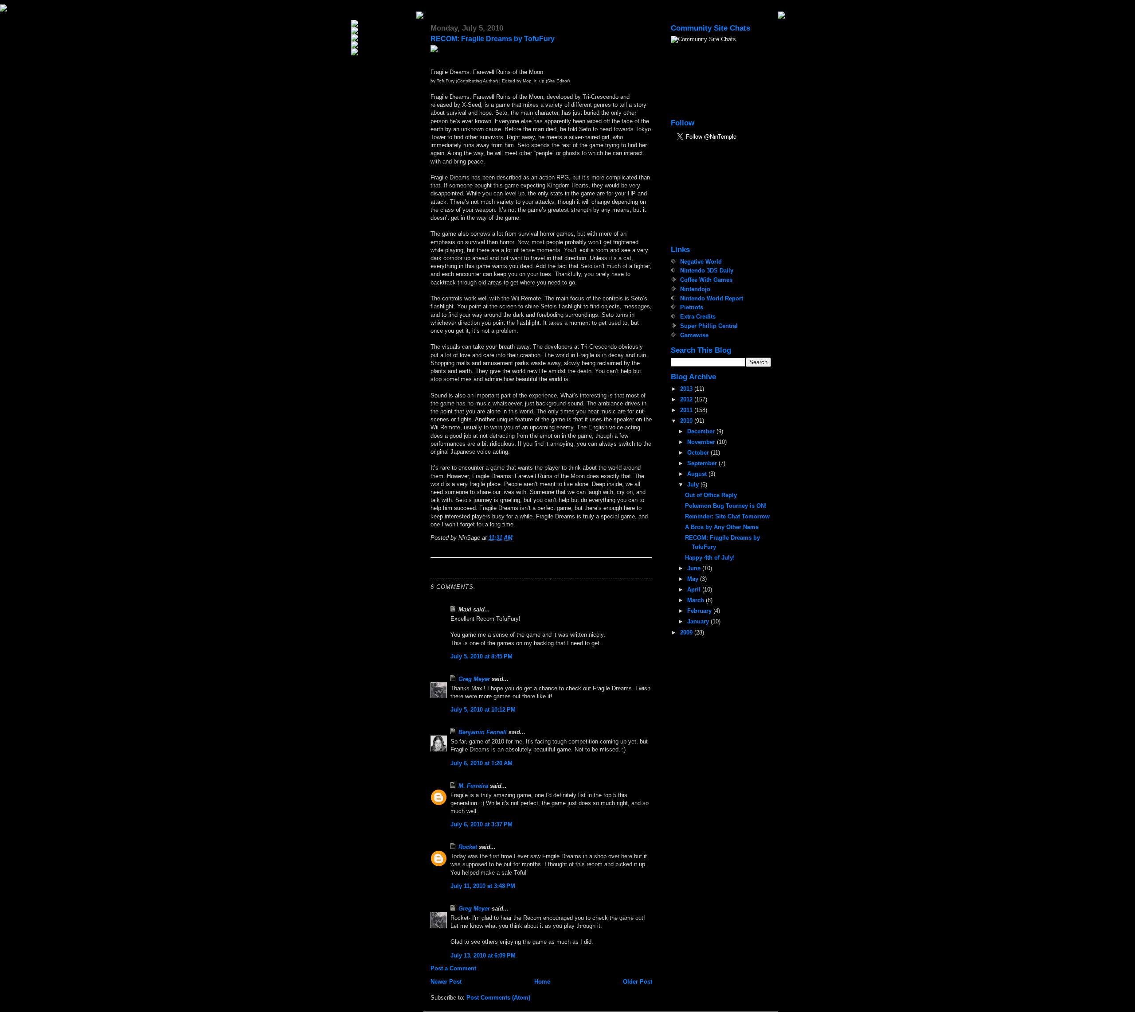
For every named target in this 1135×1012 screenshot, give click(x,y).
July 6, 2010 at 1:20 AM (481, 763)
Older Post (637, 981)
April (694, 589)
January (699, 621)
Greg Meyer (474, 679)
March (696, 600)
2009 (687, 632)
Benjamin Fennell (482, 732)
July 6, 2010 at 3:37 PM (481, 824)
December (701, 431)
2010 (687, 420)
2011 (687, 410)
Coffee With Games (706, 279)
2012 (687, 399)
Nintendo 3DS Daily (706, 270)
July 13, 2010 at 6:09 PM (483, 955)
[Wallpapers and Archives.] (383, 51)
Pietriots (691, 307)
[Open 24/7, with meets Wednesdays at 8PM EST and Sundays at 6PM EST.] (383, 44)
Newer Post (446, 981)
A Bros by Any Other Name (722, 527)
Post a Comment (453, 968)
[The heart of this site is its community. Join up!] (383, 37)
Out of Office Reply (711, 495)
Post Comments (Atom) (498, 997)
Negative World (701, 261)
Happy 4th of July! (710, 557)
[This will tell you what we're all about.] (383, 30)
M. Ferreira (473, 785)
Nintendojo (695, 289)
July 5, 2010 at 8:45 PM (481, 656)
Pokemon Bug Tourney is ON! (726, 505)
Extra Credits (698, 316)
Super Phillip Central (709, 326)
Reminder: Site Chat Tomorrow (727, 516)
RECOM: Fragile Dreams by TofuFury (493, 39)
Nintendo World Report (711, 298)
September (703, 463)
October (699, 452)
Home (542, 981)
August (697, 474)
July (694, 484)
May (693, 579)
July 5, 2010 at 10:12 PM (483, 709)
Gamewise (694, 335)
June (694, 568)
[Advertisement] (715, 194)
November (702, 442)
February (700, 610)
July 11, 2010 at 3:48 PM (482, 886)
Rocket (467, 847)
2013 (687, 388)
